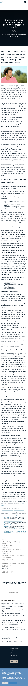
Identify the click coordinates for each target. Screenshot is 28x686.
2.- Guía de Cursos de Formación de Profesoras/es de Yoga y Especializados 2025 (13, 629)
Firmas (14, 30)
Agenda (3, 539)
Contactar (14, 655)
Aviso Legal (14, 650)
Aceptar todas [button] (13, 682)
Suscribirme (14, 661)
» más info (5, 547)
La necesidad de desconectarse (13, 528)
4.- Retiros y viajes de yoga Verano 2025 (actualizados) (13, 637)
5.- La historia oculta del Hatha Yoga (12, 641)
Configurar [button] (5, 682)
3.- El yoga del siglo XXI (9, 634)
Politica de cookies (14, 648)
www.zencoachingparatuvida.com (13, 510)
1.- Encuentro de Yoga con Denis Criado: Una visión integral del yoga (13, 623)
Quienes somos (14, 653)
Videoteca (4, 579)
